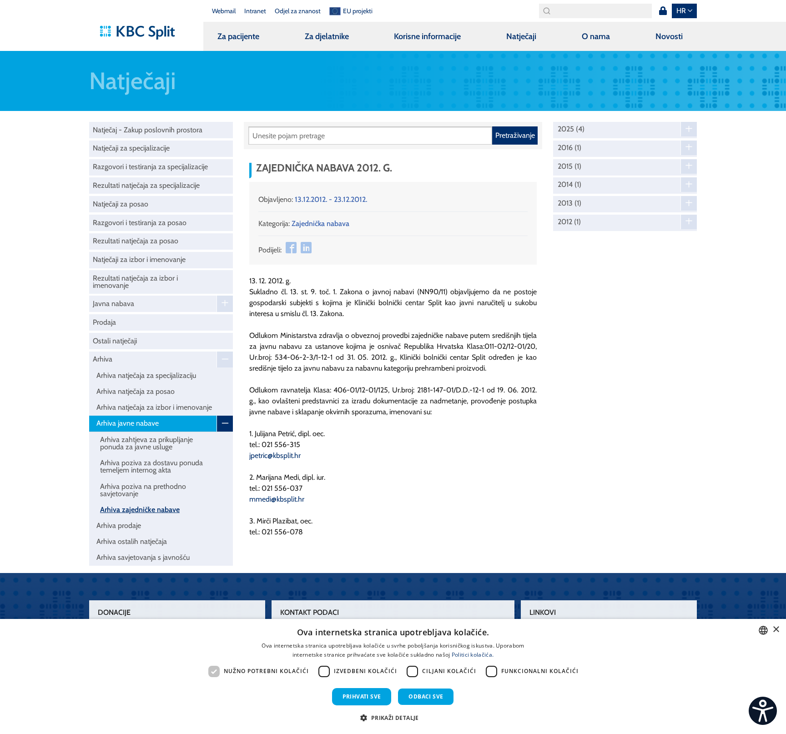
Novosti (669, 36)
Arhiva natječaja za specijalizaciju (146, 375)
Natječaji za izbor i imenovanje (139, 259)
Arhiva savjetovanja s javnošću (143, 557)
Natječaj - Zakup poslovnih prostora (147, 130)
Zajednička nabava (320, 223)
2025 (571, 129)
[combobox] (763, 630)
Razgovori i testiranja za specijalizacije (150, 166)
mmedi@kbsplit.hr (276, 499)
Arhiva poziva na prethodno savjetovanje (143, 490)
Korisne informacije (427, 36)
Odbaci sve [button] (425, 696)
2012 (569, 222)
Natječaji (521, 36)
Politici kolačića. (473, 655)
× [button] (775, 629)
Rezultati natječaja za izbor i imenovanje (135, 282)
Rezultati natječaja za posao (135, 240)
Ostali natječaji (115, 341)
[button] (392, 717)
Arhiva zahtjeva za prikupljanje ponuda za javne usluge (146, 443)
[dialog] (393, 676)
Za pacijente (238, 36)
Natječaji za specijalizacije (131, 148)
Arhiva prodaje (118, 525)
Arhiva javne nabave (127, 423)
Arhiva (102, 359)
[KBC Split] (141, 33)
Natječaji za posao (120, 204)
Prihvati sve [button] (362, 696)
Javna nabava (113, 303)
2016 (569, 147)
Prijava (663, 11)
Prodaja (104, 322)
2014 (569, 184)
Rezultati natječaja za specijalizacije (146, 185)
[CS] (763, 711)
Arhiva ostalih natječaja (131, 541)
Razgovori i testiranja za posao (139, 222)
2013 (569, 203)
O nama (596, 36)
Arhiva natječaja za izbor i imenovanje (154, 407)
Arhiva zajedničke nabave (140, 509)
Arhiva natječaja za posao (135, 391)
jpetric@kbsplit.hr (275, 455)
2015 (569, 166)
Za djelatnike (327, 36)
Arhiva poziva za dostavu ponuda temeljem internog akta (151, 466)
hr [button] (681, 10)
